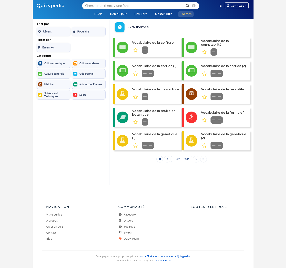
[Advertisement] (71, 125)
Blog (49, 238)
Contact (51, 232)
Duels (98, 14)
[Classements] (220, 5)
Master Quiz (163, 14)
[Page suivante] (196, 159)
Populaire (83, 31)
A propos (52, 220)
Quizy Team (131, 238)
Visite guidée (54, 214)
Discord (128, 220)
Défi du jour (118, 14)
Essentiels (48, 47)
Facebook (130, 214)
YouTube (129, 226)
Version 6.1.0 (163, 260)
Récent (47, 31)
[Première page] (159, 159)
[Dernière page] (203, 159)
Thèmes (186, 14)
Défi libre (140, 14)
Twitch (128, 232)
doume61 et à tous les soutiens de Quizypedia (164, 256)
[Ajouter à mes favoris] (135, 50)
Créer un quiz (54, 226)
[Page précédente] (167, 159)
